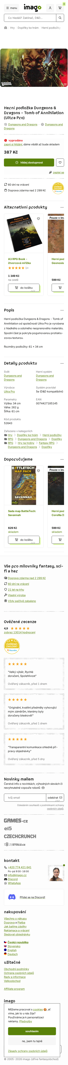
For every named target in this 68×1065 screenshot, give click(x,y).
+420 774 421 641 (19, 867)
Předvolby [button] (25, 1021)
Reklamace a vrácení (16, 930)
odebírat (53, 797)
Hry (12, 27)
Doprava (9, 922)
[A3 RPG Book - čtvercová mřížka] (23, 255)
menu (13, 8)
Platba (21, 922)
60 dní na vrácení (18, 583)
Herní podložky (51, 27)
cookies (38, 1009)
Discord (13, 879)
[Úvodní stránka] (5, 28)
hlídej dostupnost (31, 162)
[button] (34, 207)
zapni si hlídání (13, 144)
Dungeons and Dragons (22, 124)
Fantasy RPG (46, 443)
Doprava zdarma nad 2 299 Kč (27, 578)
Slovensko (14, 946)
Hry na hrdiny (26, 443)
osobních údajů (55, 808)
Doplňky (56, 439)
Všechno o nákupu (15, 918)
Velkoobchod (12, 981)
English (12, 950)
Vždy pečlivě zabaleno (22, 601)
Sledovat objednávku (17, 934)
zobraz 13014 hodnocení (19, 632)
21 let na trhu (16, 589)
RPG (10, 439)
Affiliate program (14, 988)
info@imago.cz (17, 875)
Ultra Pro (9, 391)
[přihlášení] (50, 8)
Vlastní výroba (17, 595)
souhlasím (32, 1031)
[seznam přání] (60, 162)
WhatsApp (14, 883)
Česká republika (18, 942)
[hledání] (60, 18)
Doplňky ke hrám (28, 27)
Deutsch (13, 954)
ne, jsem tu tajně (32, 1041)
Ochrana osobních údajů (19, 973)
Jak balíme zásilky (15, 926)
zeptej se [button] (58, 172)
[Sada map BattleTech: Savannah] (23, 507)
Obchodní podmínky (16, 969)
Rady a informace (15, 977)
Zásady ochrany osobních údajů (27, 1051)
